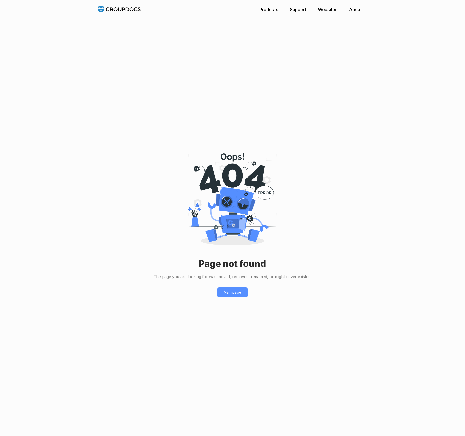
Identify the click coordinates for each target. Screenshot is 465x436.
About (355, 9)
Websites (328, 9)
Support (298, 9)
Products (268, 9)
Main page (232, 292)
